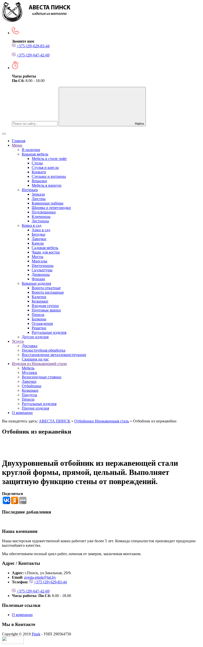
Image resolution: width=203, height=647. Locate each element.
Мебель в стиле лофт (49, 158)
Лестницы (40, 221)
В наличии (31, 150)
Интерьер (30, 190)
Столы (37, 163)
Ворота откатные (46, 288)
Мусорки (29, 372)
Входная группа (45, 306)
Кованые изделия (36, 283)
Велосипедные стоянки (41, 377)
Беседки (38, 234)
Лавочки (39, 239)
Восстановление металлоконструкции (54, 355)
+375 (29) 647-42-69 (33, 55)
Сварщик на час (35, 359)
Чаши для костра (46, 252)
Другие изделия (35, 337)
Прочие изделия (35, 408)
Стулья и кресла (45, 167)
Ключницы (41, 216)
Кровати (39, 172)
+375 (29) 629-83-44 (33, 46)
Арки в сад (41, 230)
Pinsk (36, 634)
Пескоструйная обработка (43, 350)
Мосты (37, 257)
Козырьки (40, 301)
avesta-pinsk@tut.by (40, 577)
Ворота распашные (48, 292)
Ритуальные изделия (49, 332)
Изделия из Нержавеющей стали (39, 364)
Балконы (39, 319)
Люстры (39, 199)
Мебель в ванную (46, 185)
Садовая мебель (45, 248)
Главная (18, 141)
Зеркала (38, 194)
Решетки (39, 328)
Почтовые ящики (46, 310)
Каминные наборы (47, 203)
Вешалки (39, 181)
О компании (22, 413)
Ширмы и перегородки (51, 208)
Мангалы (39, 261)
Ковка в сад (31, 225)
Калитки (39, 297)
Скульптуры (42, 270)
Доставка (29, 346)
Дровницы (41, 274)
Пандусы (29, 395)
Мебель (28, 368)
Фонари (38, 279)
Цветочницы (42, 265)
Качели (38, 243)
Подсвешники (44, 212)
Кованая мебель (35, 154)
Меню (17, 145)
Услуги (18, 341)
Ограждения (42, 323)
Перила (38, 314)
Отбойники (31, 386)
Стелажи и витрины (49, 176)
